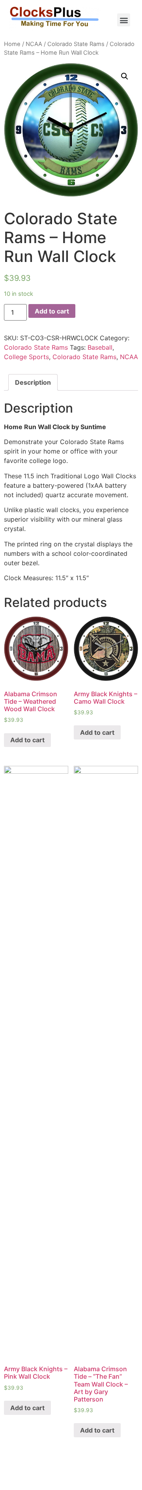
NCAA (34, 44)
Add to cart (52, 311)
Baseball (100, 347)
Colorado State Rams (76, 44)
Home (12, 44)
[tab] (33, 382)
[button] (123, 19)
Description (33, 382)
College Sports (26, 357)
